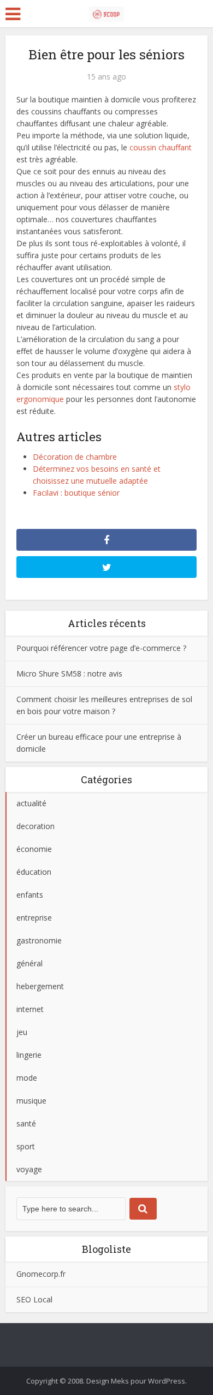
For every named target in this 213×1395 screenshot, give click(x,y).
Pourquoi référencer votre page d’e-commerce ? (101, 648)
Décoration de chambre (75, 457)
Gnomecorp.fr (41, 1274)
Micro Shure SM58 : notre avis (69, 673)
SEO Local (34, 1299)
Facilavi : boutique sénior (76, 493)
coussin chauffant (160, 147)
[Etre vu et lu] (106, 12)
